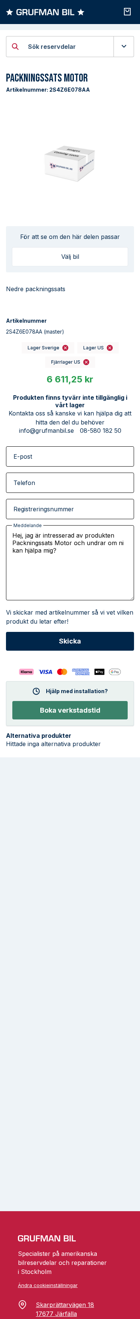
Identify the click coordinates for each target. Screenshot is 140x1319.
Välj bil (70, 256)
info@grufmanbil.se (46, 430)
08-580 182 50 (100, 430)
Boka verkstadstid (70, 710)
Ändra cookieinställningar (48, 1285)
